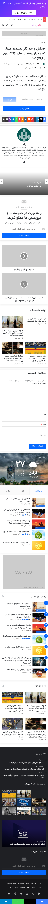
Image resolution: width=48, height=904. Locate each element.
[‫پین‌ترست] (32, 119)
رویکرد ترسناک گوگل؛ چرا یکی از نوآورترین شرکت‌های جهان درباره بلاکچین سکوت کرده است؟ (16, 660)
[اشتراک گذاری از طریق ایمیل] (6, 119)
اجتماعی (15, 887)
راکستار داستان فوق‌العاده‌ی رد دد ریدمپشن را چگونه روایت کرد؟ (18, 522)
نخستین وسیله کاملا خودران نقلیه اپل (16, 542)
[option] (24, 181)
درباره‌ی (33, 887)
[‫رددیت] (29, 119)
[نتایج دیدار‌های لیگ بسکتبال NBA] (39, 673)
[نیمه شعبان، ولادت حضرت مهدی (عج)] (38, 535)
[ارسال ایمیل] (38, 64)
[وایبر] (9, 119)
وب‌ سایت (43, 435)
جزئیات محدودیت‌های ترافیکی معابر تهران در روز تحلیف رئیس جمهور (37, 358)
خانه (42, 42)
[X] (41, 119)
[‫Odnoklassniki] (22, 119)
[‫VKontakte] (25, 119)
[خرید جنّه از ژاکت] (24, 33)
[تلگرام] (13, 119)
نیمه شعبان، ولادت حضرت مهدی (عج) (16, 531)
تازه (22, 491)
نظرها (8, 491)
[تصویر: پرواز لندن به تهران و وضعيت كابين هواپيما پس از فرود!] (12, 724)
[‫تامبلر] (35, 119)
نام (44, 414)
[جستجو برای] (3, 26)
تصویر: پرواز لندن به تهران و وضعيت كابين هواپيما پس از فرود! (12, 734)
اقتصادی (22, 887)
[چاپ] (3, 119)
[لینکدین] (37, 119)
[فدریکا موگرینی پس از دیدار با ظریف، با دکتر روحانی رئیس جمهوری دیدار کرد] (12, 322)
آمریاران (9, 883)
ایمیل (43, 424)
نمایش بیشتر (25, 108)
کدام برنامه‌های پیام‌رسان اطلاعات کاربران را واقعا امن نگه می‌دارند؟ (25, 843)
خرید (9, 887)
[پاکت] (19, 119)
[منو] (45, 26)
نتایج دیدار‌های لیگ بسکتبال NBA (19, 669)
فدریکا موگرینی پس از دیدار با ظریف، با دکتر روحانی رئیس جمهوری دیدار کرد (12, 333)
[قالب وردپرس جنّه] (36, 25)
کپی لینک (9, 99)
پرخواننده (38, 491)
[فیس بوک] (44, 119)
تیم (28, 887)
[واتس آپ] (16, 119)
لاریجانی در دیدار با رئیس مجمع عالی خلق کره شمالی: (36, 320)
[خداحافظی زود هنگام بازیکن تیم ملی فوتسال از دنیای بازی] (38, 513)
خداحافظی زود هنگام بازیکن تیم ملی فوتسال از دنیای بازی (17, 511)
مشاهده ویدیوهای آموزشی (24, 12)
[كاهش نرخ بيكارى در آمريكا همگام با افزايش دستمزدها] (24, 802)
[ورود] (11, 26)
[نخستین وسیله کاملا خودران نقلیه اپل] (38, 545)
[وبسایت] (24, 162)
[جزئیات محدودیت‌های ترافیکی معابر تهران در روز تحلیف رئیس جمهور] (35, 348)
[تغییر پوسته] (7, 26)
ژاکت (40, 64)
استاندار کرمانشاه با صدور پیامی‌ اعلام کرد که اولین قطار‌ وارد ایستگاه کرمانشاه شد (12, 358)
